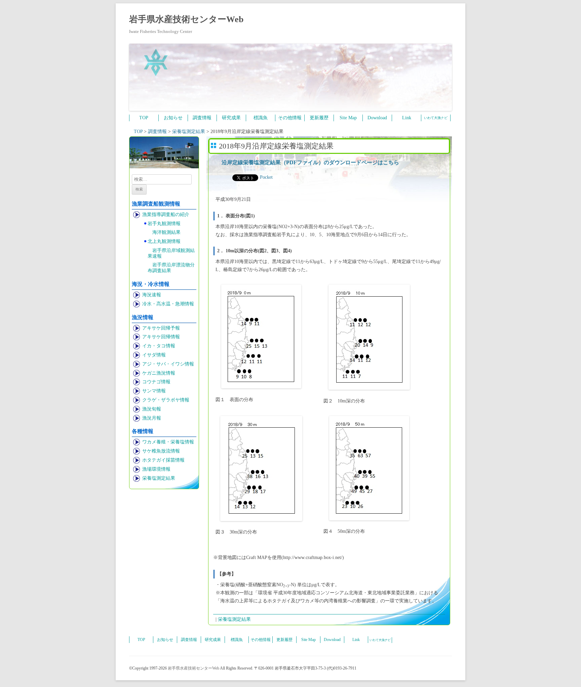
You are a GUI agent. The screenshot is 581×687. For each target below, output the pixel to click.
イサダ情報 (154, 354)
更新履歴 (319, 117)
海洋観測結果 (166, 232)
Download (377, 117)
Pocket (266, 177)
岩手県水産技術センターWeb (186, 19)
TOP (143, 117)
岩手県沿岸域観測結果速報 (171, 253)
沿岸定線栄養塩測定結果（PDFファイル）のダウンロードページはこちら (310, 162)
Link (406, 117)
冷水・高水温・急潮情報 (168, 303)
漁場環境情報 (156, 469)
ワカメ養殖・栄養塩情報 (168, 441)
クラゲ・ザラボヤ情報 (165, 399)
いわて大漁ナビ (436, 118)
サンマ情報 (154, 390)
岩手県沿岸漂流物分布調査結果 (171, 267)
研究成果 (231, 117)
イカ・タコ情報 (158, 345)
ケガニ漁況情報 (158, 373)
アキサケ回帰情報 (161, 336)
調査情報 (202, 117)
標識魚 (261, 117)
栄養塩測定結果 (158, 478)
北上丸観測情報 (164, 241)
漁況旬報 (151, 409)
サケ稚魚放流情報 (161, 451)
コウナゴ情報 (156, 381)
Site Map (348, 117)
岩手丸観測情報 (164, 223)
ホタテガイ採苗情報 (163, 460)
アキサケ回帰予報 (161, 328)
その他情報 (290, 117)
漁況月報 (151, 418)
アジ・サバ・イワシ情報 (168, 364)
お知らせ (173, 117)
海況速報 (151, 294)
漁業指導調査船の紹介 (165, 214)
